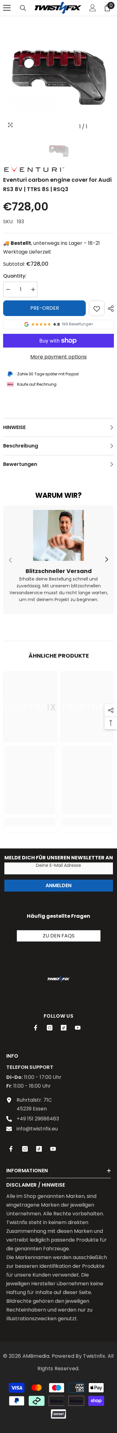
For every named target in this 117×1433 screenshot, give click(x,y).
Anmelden (58, 885)
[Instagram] (49, 1027)
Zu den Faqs (59, 935)
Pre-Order (44, 308)
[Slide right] (106, 559)
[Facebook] (35, 1027)
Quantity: (15, 275)
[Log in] (92, 7)
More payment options (58, 356)
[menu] (7, 8)
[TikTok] (63, 1027)
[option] (58, 77)
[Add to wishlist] (97, 308)
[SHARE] (109, 308)
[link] (58, 560)
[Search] (23, 8)
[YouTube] (77, 1027)
